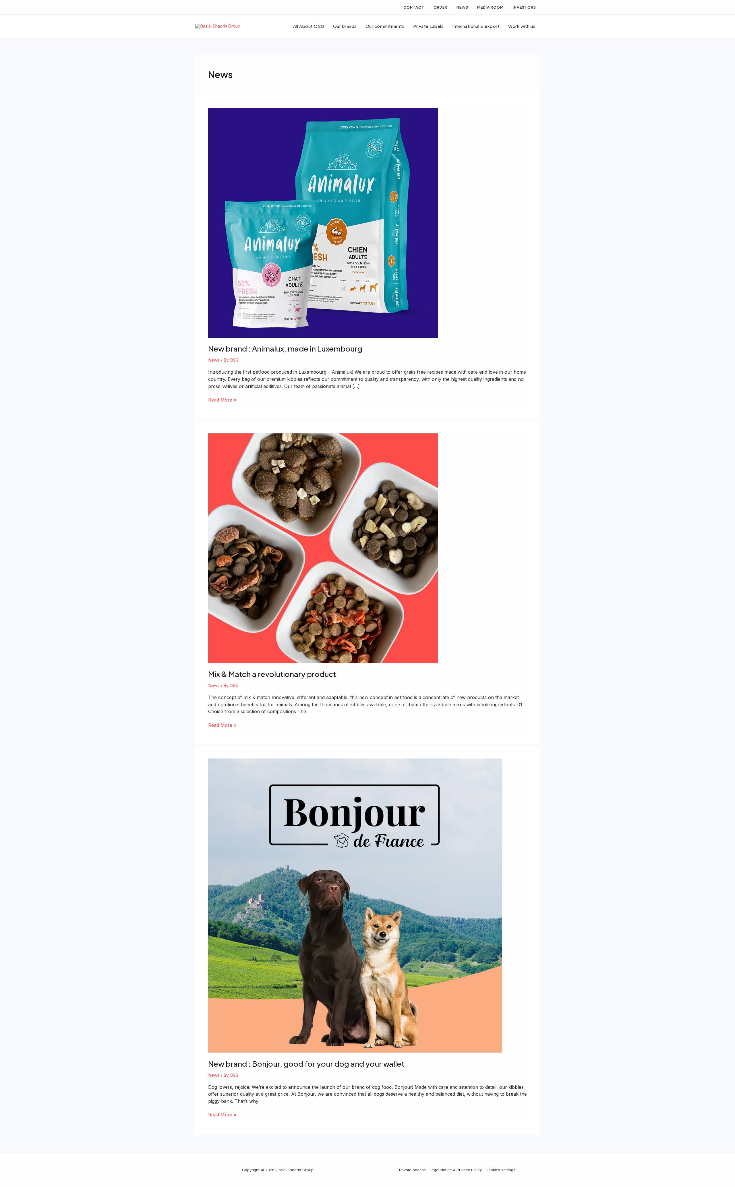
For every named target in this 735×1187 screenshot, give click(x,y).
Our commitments (385, 26)
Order (440, 7)
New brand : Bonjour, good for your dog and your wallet (306, 1063)
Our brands (345, 26)
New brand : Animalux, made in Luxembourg (285, 348)
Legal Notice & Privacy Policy (456, 1169)
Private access (412, 1169)
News (462, 7)
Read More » (222, 400)
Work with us (521, 26)
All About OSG (308, 26)
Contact (413, 7)
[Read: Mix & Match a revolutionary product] (323, 548)
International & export (476, 26)
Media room (490, 7)
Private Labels (428, 26)
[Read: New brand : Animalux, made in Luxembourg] (323, 222)
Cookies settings (500, 1169)
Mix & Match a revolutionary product (272, 674)
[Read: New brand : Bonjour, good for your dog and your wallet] (355, 905)
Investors (524, 7)
